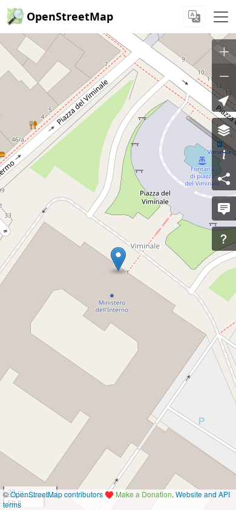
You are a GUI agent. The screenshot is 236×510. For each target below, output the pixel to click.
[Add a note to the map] (224, 208)
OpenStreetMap (70, 16)
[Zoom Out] (224, 75)
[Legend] (224, 154)
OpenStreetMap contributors (56, 494)
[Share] (224, 178)
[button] (118, 259)
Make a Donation (144, 494)
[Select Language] (194, 16)
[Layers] (224, 130)
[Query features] (224, 239)
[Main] (221, 17)
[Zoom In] (224, 51)
